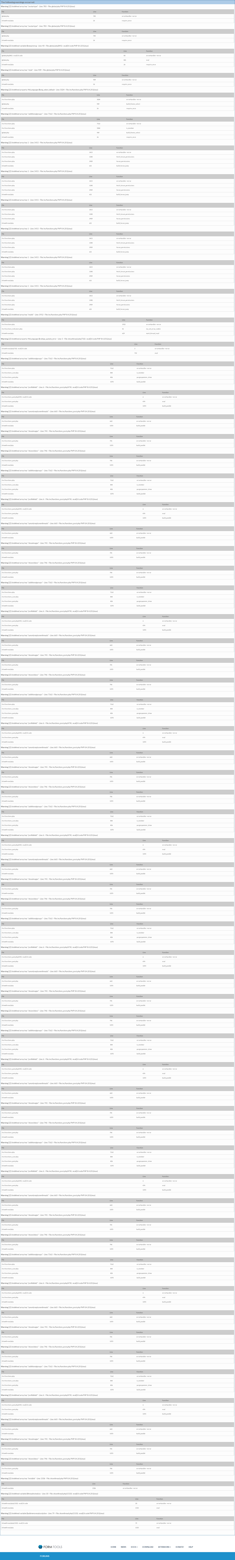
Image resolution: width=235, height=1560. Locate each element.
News (123, 1547)
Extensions (163, 1547)
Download (147, 1547)
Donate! (180, 1547)
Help (191, 1547)
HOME (113, 1547)
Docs (133, 1547)
